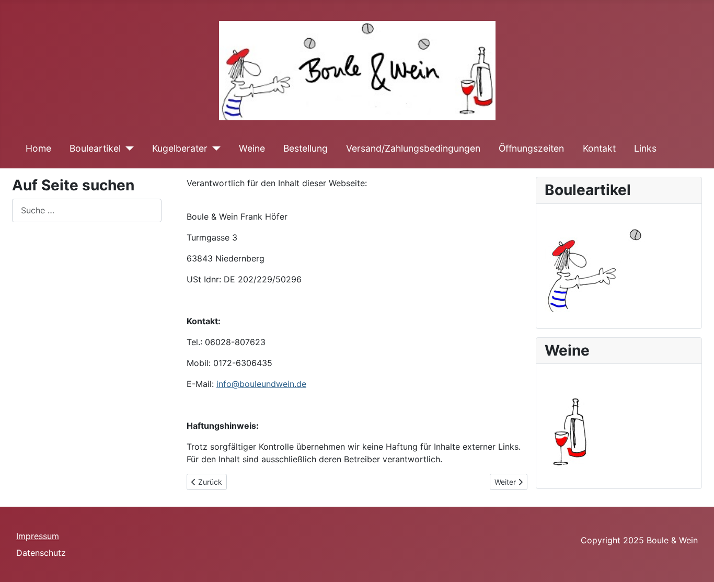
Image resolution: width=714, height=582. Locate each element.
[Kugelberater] (214, 148)
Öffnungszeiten (531, 148)
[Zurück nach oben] (696, 563)
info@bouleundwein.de (261, 384)
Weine (252, 148)
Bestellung (305, 148)
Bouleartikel (95, 148)
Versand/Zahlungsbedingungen (413, 148)
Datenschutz (41, 552)
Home (38, 148)
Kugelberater (180, 148)
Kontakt (599, 148)
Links (645, 148)
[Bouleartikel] (127, 148)
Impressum (37, 536)
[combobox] (87, 210)
